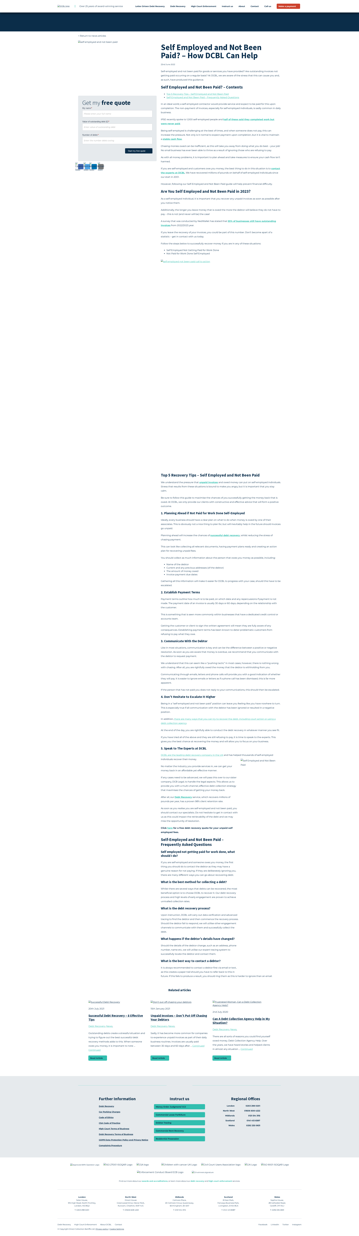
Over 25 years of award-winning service (101, 6)
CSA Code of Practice (109, 1123)
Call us (267, 6)
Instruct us (227, 6)
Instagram (297, 1224)
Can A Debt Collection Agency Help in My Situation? (241, 1021)
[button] (80, 166)
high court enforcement (220, 1181)
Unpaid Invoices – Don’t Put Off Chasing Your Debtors (179, 1018)
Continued (94, 1050)
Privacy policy (102, 1229)
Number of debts (90, 135)
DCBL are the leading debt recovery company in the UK (192, 755)
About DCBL (105, 1224)
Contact (255, 6)
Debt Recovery (177, 6)
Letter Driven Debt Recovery (150, 6)
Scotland (228, 1197)
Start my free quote (136, 151)
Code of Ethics (106, 1117)
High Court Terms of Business (114, 1128)
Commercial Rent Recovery (170, 1131)
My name (87, 108)
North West (130, 1197)
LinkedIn (275, 1224)
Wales (277, 1197)
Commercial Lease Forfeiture (171, 1115)
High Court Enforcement (203, 6)
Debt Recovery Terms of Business (116, 1134)
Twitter (285, 1224)
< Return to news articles (92, 36)
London (82, 1197)
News (109, 1026)
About (242, 6)
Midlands (179, 1197)
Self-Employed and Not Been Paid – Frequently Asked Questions (202, 97)
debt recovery (197, 1181)
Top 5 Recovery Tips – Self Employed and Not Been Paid (197, 94)
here (170, 828)
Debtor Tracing (163, 1123)
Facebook (262, 1224)
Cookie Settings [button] (117, 1229)
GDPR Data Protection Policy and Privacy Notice (123, 1140)
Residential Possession (167, 1139)
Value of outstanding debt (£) (95, 121)
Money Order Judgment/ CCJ (171, 1107)
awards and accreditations (155, 1181)
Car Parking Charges (109, 1112)
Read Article (96, 1058)
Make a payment (287, 6)
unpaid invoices (208, 482)
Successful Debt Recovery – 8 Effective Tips (115, 1018)
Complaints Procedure (110, 1145)
